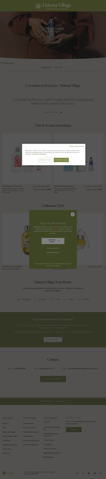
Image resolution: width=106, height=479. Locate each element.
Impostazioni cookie (45, 159)
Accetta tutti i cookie (61, 159)
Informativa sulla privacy (39, 154)
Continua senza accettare (76, 146)
